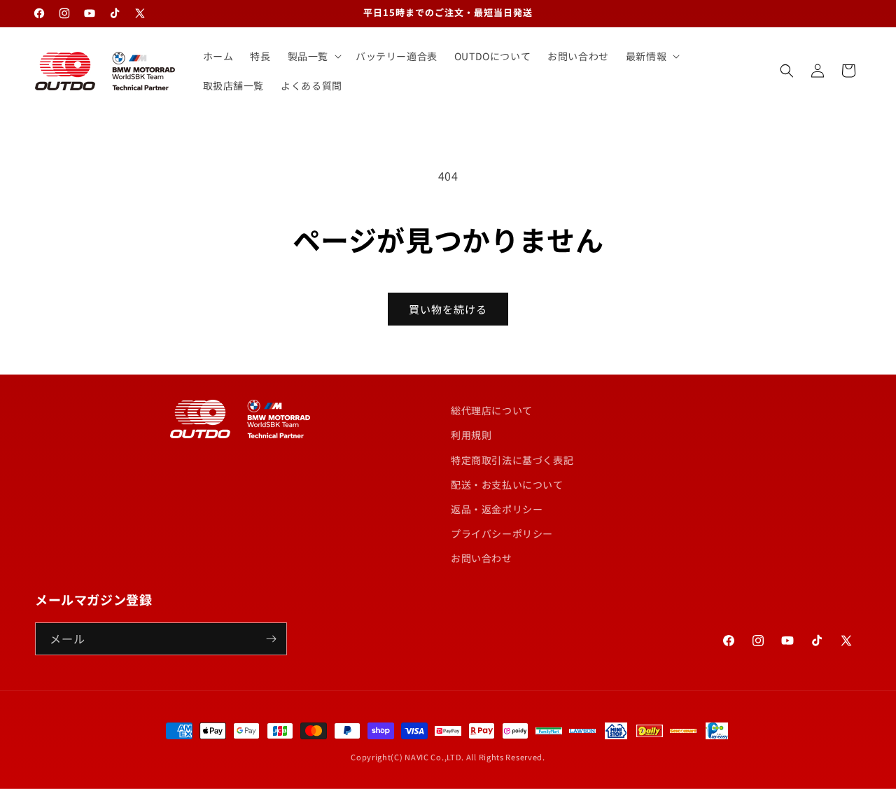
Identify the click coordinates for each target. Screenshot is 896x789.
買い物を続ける (448, 309)
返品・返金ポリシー (496, 509)
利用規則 (471, 435)
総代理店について (492, 410)
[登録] (270, 638)
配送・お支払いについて (507, 484)
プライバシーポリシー (502, 533)
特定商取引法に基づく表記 (512, 460)
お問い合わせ (481, 558)
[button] (313, 56)
